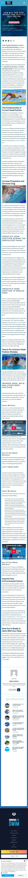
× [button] (26, 860)
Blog (7, 28)
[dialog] (14, 868)
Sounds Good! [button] (8, 875)
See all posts (13, 689)
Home (24, 3)
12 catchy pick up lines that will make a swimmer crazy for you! (18, 729)
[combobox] (24, 861)
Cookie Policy (12, 871)
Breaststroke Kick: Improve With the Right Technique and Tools (18, 748)
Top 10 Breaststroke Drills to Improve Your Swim (18, 723)
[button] (14, 873)
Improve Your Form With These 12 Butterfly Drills (18, 711)
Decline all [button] (20, 875)
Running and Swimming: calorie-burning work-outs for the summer (18, 742)
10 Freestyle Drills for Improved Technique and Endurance (18, 735)
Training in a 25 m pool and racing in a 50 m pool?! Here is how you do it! (18, 717)
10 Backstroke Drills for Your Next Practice (18, 705)
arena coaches (10, 25)
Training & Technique (13, 28)
